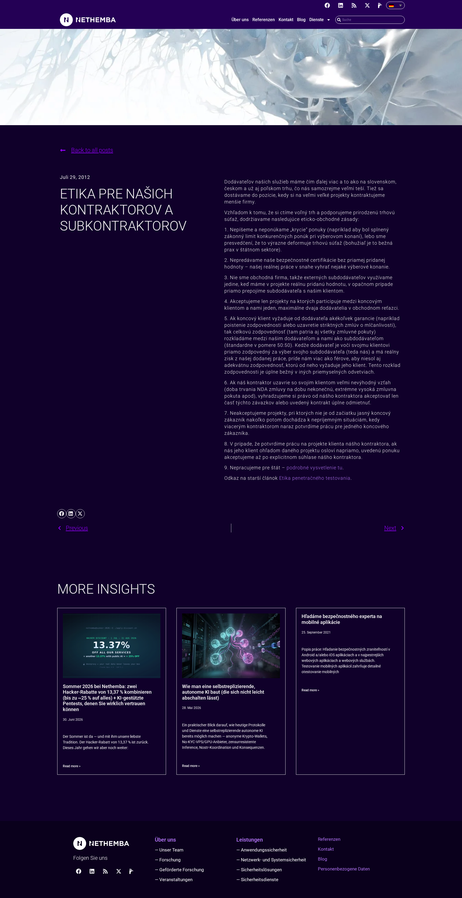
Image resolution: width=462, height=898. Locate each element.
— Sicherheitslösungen (259, 869)
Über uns (240, 19)
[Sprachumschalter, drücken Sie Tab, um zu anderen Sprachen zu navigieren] (395, 5)
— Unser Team (169, 850)
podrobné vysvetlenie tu (314, 467)
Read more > (71, 766)
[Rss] (354, 5)
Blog (301, 19)
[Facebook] (327, 5)
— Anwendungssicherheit (261, 850)
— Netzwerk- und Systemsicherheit (271, 859)
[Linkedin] (340, 5)
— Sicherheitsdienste (257, 879)
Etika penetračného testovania (315, 478)
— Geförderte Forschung (179, 869)
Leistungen (249, 839)
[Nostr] (380, 5)
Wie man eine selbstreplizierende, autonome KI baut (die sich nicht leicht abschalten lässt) (223, 692)
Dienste (316, 19)
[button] (61, 513)
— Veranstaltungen (173, 879)
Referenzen (263, 19)
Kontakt (286, 19)
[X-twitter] (367, 5)
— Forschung (168, 859)
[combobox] (370, 20)
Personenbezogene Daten (344, 869)
